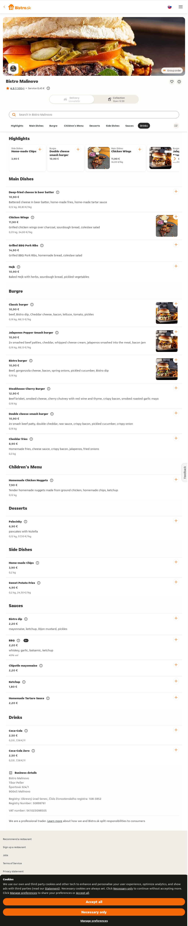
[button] (17, 7)
